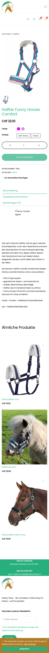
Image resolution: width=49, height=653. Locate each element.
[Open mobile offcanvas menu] (45, 6)
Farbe (4, 128)
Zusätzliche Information (15, 196)
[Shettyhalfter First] (24, 369)
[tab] (24, 191)
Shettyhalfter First (10, 399)
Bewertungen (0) (12, 202)
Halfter (16, 34)
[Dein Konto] (34, 19)
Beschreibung (10, 190)
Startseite (6, 34)
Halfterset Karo (9, 467)
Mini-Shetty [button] (23, 136)
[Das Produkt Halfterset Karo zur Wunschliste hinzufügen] (43, 413)
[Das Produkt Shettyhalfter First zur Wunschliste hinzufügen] (43, 346)
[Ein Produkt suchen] (28, 19)
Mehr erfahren (30, 644)
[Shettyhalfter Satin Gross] (24, 504)
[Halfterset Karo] (24, 437)
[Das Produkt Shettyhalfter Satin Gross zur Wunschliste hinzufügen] (43, 481)
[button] (18, 129)
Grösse (5, 134)
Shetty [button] (35, 136)
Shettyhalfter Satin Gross (13, 534)
